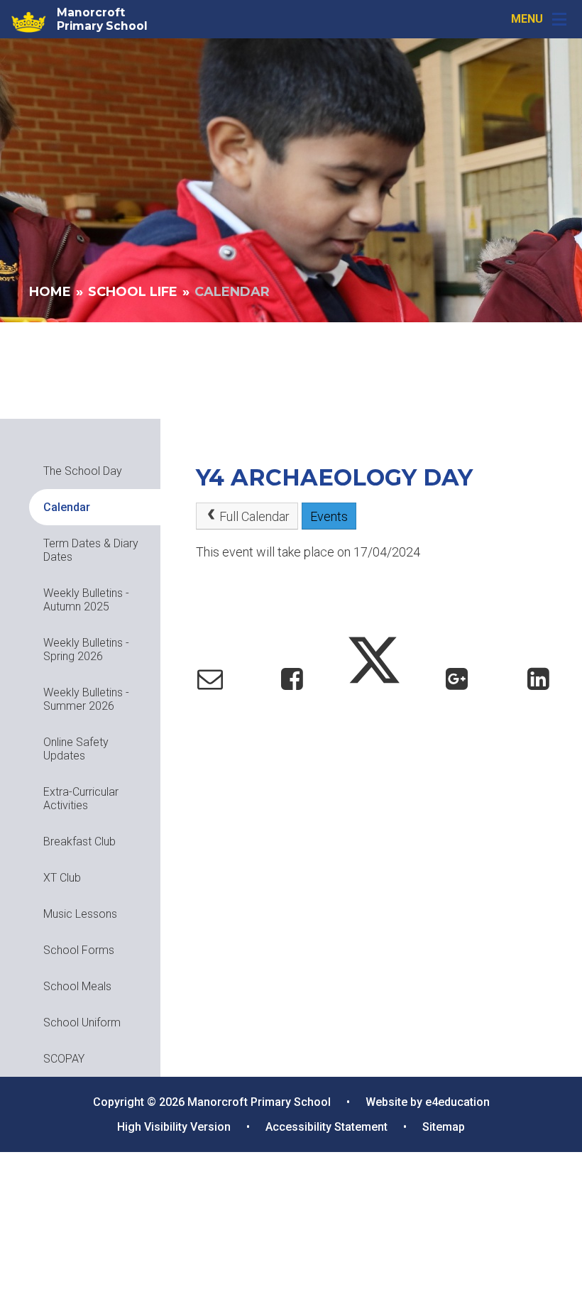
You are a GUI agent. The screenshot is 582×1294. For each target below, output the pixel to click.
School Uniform (82, 1022)
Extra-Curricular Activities (81, 798)
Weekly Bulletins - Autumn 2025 (86, 599)
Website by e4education (428, 1102)
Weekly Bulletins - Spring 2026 (86, 649)
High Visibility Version (174, 1127)
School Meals (77, 986)
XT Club (62, 877)
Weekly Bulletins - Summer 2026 (86, 699)
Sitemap (443, 1127)
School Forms (78, 950)
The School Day (82, 471)
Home (50, 292)
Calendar (232, 292)
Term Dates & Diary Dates (90, 550)
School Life (132, 292)
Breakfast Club (79, 841)
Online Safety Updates (76, 748)
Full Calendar (254, 516)
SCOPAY (63, 1058)
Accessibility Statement (326, 1127)
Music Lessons (80, 914)
